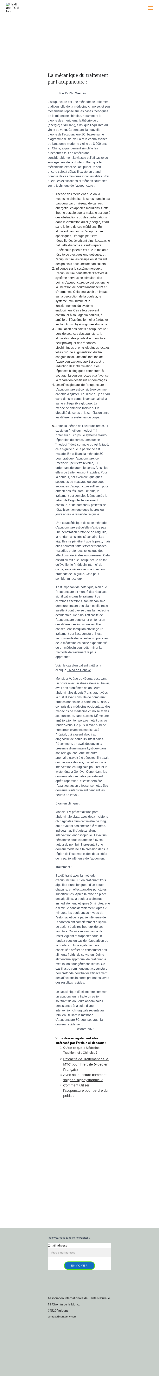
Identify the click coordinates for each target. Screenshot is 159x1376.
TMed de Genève (79, 670)
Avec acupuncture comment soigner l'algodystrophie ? (85, 1077)
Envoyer (79, 1265)
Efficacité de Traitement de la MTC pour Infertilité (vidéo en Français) (86, 1064)
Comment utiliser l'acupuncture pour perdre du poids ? (86, 1090)
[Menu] (150, 8)
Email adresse (57, 1245)
